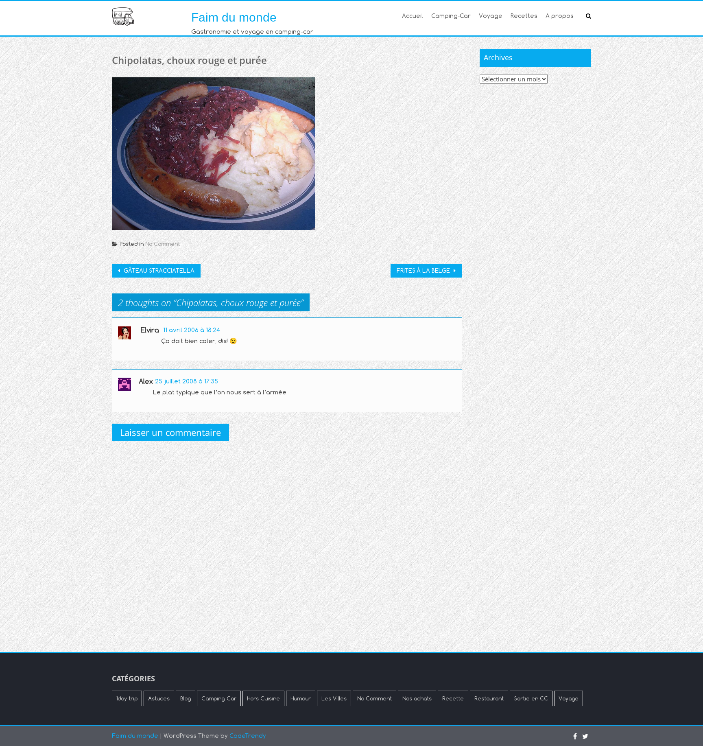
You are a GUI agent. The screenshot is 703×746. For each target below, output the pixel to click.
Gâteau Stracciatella (158, 270)
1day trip (127, 698)
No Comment (162, 244)
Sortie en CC (531, 698)
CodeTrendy (247, 735)
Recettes (524, 15)
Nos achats (417, 698)
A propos (560, 15)
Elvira (150, 330)
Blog (185, 698)
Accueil (412, 15)
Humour (300, 698)
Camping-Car (451, 15)
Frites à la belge (424, 270)
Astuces (159, 698)
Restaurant (489, 698)
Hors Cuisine (263, 698)
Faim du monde (234, 17)
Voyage (490, 15)
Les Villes (334, 698)
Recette (453, 698)
